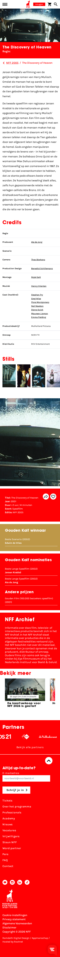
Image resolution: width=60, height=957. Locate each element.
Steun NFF (9, 842)
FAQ (5, 860)
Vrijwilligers (11, 836)
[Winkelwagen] (49, 4)
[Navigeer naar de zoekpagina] (56, 4)
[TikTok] (27, 882)
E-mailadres (10, 773)
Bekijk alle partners (30, 747)
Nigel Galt (36, 277)
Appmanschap (40, 938)
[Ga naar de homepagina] (28, 4)
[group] (25, 694)
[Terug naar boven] (48, 760)
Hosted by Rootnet (12, 941)
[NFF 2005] (3, 63)
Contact (7, 866)
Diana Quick (37, 309)
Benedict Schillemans (42, 268)
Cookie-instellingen (14, 915)
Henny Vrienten (38, 286)
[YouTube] (4, 882)
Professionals (11, 812)
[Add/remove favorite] (53, 496)
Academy (8, 818)
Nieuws (7, 824)
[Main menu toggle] (4, 4)
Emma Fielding (38, 317)
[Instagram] (12, 882)
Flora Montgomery (40, 302)
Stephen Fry (37, 294)
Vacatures (9, 830)
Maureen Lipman (39, 313)
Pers (5, 854)
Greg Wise (36, 298)
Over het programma (16, 806)
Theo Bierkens (38, 259)
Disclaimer (9, 927)
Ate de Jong (36, 242)
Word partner (11, 848)
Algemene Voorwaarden (17, 923)
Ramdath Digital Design (16, 938)
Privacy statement (14, 919)
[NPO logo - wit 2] (18, 737)
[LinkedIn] (19, 882)
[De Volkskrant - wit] (41, 737)
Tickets (7, 800)
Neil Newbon (37, 306)
